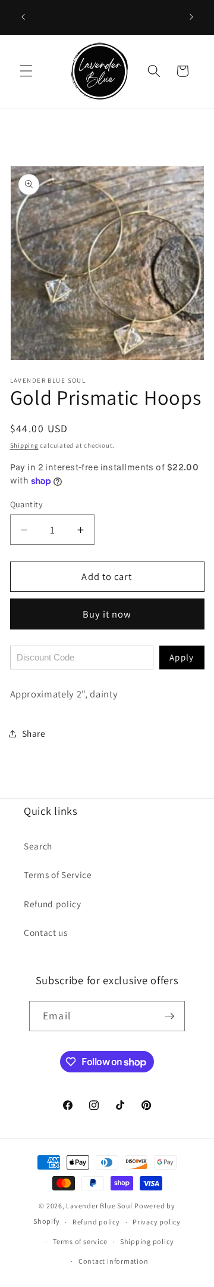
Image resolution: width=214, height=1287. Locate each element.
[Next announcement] (191, 17)
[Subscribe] (169, 1016)
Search (38, 846)
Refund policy (52, 904)
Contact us (46, 932)
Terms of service (80, 1241)
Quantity (26, 504)
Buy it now (107, 614)
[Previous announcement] (23, 17)
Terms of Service (58, 874)
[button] (26, 71)
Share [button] (34, 733)
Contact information (113, 1261)
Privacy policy (157, 1221)
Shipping (24, 445)
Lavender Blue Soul (99, 1205)
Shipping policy (147, 1241)
